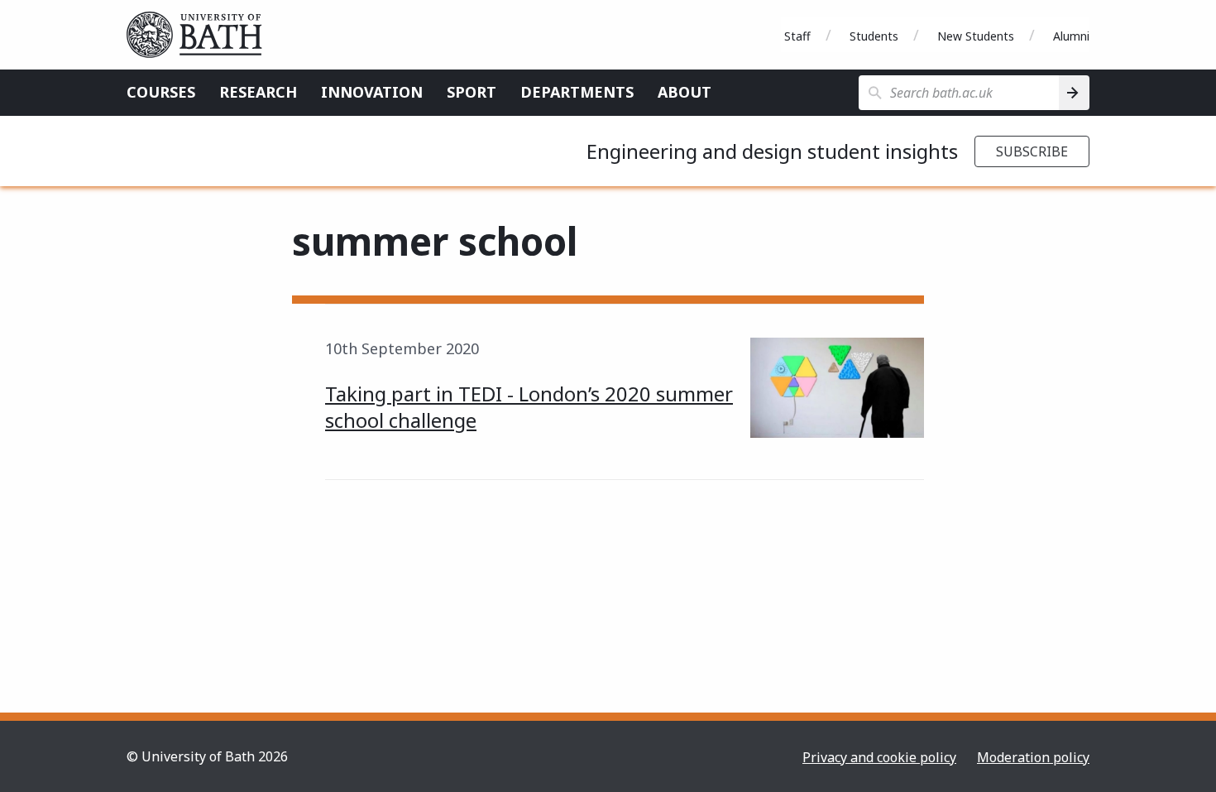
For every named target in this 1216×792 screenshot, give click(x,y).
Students (874, 36)
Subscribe (1032, 151)
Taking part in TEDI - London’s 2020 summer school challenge (529, 407)
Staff (797, 36)
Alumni (1071, 36)
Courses (161, 92)
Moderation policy (1033, 757)
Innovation (372, 92)
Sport (471, 92)
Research (258, 92)
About (684, 92)
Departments (577, 92)
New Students (975, 36)
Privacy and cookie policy (879, 757)
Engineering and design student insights (772, 151)
